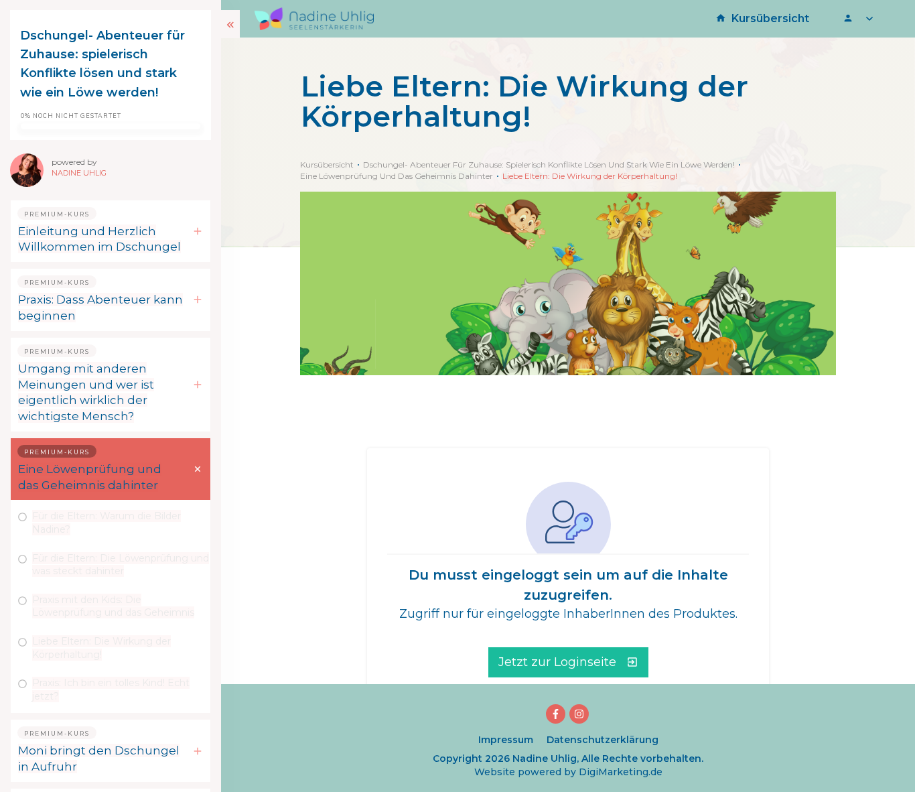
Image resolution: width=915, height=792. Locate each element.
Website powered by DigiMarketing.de (568, 772)
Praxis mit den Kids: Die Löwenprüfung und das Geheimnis (113, 606)
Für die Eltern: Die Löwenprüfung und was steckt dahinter (120, 565)
